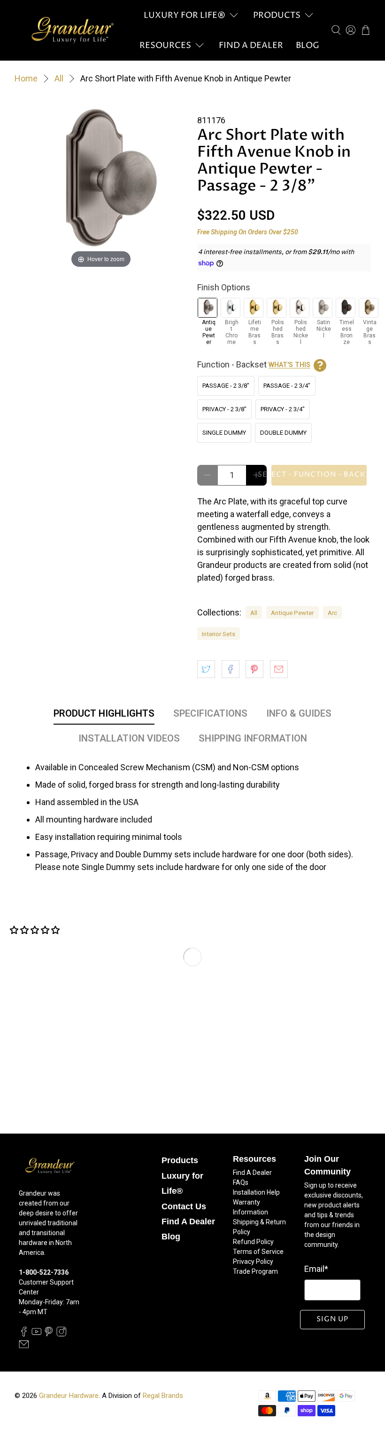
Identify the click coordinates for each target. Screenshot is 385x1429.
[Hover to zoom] (101, 183)
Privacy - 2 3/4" (283, 409)
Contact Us (184, 1206)
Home (26, 78)
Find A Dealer (251, 45)
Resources (165, 45)
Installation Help (256, 1192)
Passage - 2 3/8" (225, 385)
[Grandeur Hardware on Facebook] (24, 1334)
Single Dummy (224, 432)
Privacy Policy (253, 1261)
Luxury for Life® (184, 15)
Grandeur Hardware (69, 1395)
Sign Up (332, 1319)
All (58, 78)
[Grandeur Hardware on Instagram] (61, 1334)
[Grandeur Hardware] (72, 30)
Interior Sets (218, 634)
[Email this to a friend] (279, 669)
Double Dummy (283, 432)
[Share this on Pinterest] (254, 669)
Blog (307, 45)
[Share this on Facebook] (230, 669)
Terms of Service (258, 1251)
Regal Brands (163, 1395)
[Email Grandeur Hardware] (24, 1347)
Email (316, 1269)
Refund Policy (253, 1241)
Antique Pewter (292, 612)
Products (276, 15)
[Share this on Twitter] (206, 669)
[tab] (104, 715)
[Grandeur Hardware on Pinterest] (49, 1334)
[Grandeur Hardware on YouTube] (36, 1334)
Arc (332, 612)
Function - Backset (253, 364)
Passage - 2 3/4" (286, 385)
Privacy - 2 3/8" (224, 409)
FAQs (240, 1182)
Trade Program (255, 1271)
